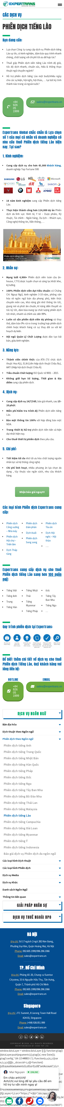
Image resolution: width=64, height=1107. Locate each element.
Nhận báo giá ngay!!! (32, 492)
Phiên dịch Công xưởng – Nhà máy (12, 527)
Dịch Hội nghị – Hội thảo (51, 536)
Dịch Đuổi (31, 532)
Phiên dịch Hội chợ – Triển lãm (12, 540)
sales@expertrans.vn (49, 101)
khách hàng (54, 165)
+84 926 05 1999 (16, 106)
